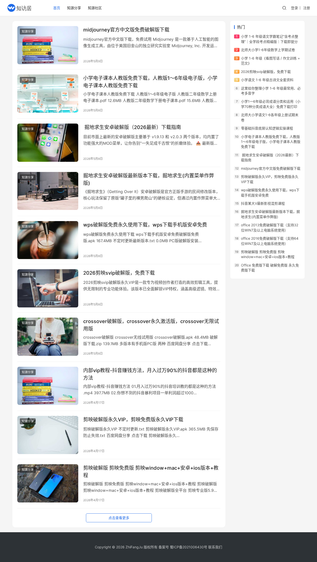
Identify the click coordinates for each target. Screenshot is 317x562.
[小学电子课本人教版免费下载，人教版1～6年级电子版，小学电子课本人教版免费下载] (47, 93)
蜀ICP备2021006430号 (188, 547)
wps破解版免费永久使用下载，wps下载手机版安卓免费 (145, 225)
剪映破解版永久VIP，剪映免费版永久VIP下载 (133, 420)
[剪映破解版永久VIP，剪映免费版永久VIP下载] (47, 435)
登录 (294, 8)
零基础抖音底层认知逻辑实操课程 (267, 128)
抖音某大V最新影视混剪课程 (263, 203)
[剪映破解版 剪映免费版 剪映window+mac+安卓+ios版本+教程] (47, 483)
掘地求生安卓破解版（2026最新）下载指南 (132, 127)
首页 (56, 8)
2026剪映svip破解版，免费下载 (119, 273)
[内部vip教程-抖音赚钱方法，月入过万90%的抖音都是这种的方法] (47, 386)
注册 (306, 8)
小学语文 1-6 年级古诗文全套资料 (267, 80)
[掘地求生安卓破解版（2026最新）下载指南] (47, 143)
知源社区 (95, 8)
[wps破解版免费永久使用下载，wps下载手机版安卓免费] (47, 240)
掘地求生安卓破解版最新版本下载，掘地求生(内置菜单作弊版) (148, 179)
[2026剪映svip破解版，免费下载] (47, 288)
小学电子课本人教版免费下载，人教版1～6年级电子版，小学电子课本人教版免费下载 (150, 81)
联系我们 (215, 547)
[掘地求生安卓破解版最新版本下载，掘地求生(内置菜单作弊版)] (47, 191)
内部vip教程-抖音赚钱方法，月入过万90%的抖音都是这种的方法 (150, 374)
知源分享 (74, 8)
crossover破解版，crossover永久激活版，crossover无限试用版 (151, 324)
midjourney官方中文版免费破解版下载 (126, 30)
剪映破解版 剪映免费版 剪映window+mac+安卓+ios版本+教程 (150, 471)
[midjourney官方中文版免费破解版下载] (47, 45)
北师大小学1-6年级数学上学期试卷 (268, 50)
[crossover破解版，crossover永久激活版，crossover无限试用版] (47, 337)
